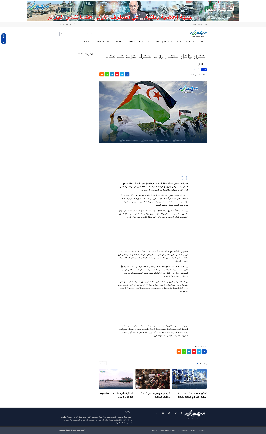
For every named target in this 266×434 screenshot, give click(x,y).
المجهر (178, 41)
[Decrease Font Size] (182, 177)
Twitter (175, 414)
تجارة (149, 41)
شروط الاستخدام (183, 430)
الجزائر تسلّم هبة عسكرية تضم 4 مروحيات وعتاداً (116, 395)
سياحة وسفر (119, 41)
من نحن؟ (193, 430)
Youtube (163, 414)
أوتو (108, 41)
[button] (105, 363)
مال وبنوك (131, 41)
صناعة (141, 41)
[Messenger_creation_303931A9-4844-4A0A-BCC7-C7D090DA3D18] (133, 11)
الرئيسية (202, 41)
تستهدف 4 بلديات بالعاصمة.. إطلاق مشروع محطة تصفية (192, 395)
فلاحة (157, 41)
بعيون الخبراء (99, 41)
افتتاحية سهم (190, 41)
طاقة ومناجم (167, 41)
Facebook (181, 414)
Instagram (169, 414)
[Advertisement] (152, 161)
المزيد (88, 41)
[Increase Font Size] (186, 177)
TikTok (157, 414)
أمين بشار (195, 69)
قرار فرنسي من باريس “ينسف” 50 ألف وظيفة (154, 395)
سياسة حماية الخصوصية (167, 430)
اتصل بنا (154, 430)
